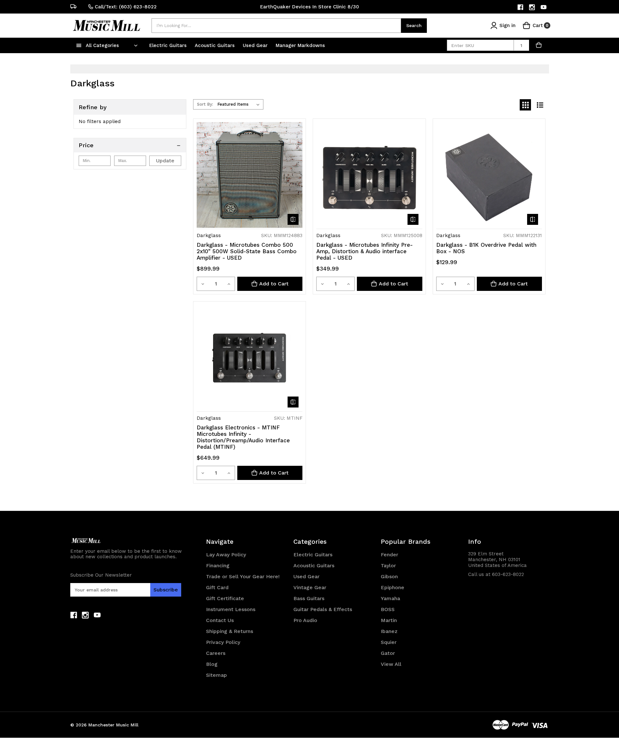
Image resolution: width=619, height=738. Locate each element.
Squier (389, 642)
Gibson (389, 576)
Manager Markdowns (300, 45)
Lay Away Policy (226, 554)
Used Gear (256, 45)
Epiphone (392, 587)
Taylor (388, 565)
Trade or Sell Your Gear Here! (243, 576)
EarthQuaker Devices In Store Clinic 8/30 (309, 7)
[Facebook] (520, 7)
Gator (388, 653)
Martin (389, 620)
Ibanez (389, 631)
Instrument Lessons (230, 609)
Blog (212, 664)
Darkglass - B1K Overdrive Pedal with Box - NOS (486, 248)
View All (391, 664)
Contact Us (220, 620)
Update (165, 161)
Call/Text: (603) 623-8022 (126, 7)
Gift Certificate (225, 598)
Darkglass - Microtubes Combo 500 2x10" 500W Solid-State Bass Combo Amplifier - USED (247, 251)
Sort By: (205, 104)
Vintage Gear (309, 587)
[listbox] (239, 104)
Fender (389, 554)
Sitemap (216, 675)
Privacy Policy (223, 642)
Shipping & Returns (229, 631)
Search (414, 25)
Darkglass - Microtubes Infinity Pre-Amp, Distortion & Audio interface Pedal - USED (364, 251)
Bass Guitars (308, 598)
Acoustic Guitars (215, 45)
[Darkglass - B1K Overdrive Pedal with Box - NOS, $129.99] (489, 175)
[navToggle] (79, 45)
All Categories (102, 45)
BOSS (388, 609)
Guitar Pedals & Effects (322, 609)
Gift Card (217, 587)
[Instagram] (532, 7)
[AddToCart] (539, 45)
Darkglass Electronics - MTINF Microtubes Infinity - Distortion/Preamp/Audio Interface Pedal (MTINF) (243, 437)
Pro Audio (305, 620)
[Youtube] (544, 7)
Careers (215, 653)
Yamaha (390, 598)
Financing (218, 565)
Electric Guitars (168, 45)
